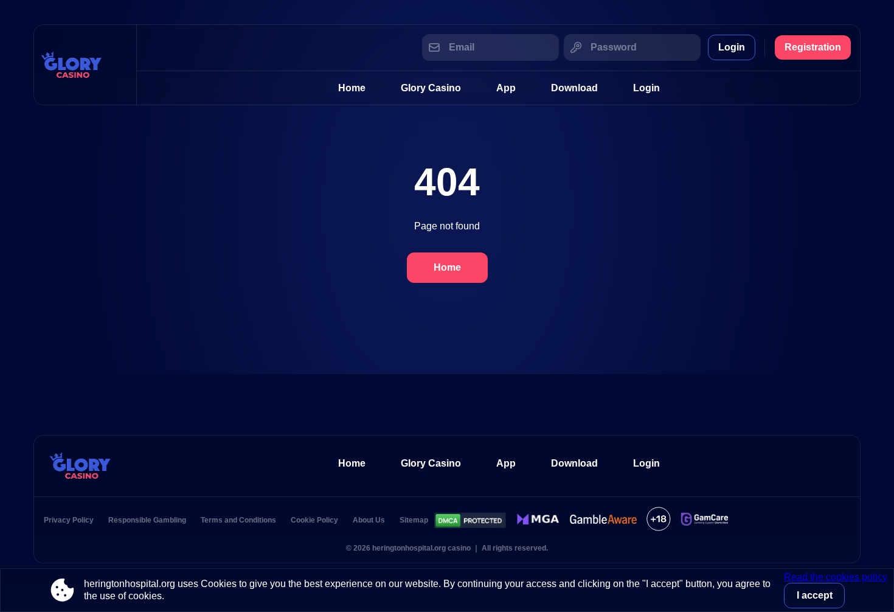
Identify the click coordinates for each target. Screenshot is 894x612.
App (506, 88)
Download (574, 88)
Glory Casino (431, 88)
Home (352, 88)
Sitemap (414, 520)
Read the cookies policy (835, 577)
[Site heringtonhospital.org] (85, 64)
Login (731, 47)
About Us (369, 520)
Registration (813, 47)
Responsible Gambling (147, 520)
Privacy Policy (69, 520)
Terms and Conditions (238, 520)
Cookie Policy (314, 520)
